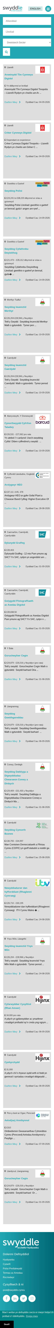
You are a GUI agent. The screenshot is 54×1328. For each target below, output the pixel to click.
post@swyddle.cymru (14, 1290)
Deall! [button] (7, 1324)
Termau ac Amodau (13, 1273)
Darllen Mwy (11, 102)
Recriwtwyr (8, 1277)
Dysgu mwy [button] (32, 1316)
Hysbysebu (8, 1259)
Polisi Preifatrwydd (12, 1268)
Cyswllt (6, 1264)
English (35, 8)
